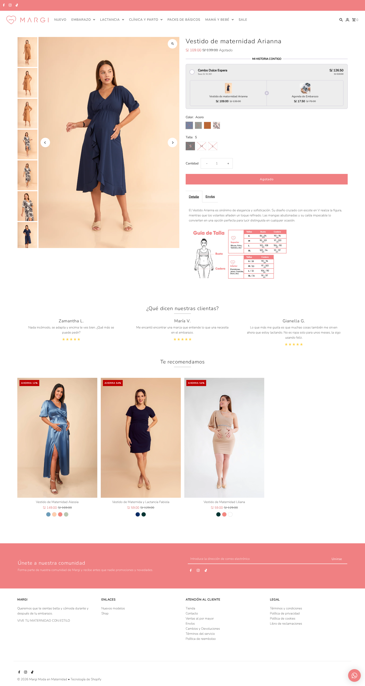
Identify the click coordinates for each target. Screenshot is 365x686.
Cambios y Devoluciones (203, 628)
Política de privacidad (285, 613)
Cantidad (192, 163)
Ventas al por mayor (200, 618)
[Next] (172, 142)
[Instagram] (10, 5)
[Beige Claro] (54, 514)
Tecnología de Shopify (86, 679)
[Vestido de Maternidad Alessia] (57, 438)
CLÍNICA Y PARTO (143, 20)
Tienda (190, 608)
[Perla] (230, 514)
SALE (243, 20)
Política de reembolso (201, 639)
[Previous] (45, 142)
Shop (105, 613)
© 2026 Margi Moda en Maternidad (42, 679)
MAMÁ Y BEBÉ (217, 20)
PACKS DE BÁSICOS (184, 20)
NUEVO (60, 20)
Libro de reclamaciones (286, 623)
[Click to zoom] (172, 44)
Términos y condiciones (286, 608)
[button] (266, 72)
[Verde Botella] (144, 514)
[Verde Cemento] (66, 514)
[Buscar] (341, 19)
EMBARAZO (81, 20)
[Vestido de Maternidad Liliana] (224, 438)
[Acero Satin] (48, 514)
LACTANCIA (110, 20)
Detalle (194, 197)
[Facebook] (3, 5)
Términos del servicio (200, 634)
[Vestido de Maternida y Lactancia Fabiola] (141, 438)
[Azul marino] (138, 514)
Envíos (210, 196)
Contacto (192, 613)
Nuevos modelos (113, 608)
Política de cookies (282, 618)
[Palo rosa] (224, 514)
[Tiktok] (16, 5)
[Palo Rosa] (60, 514)
